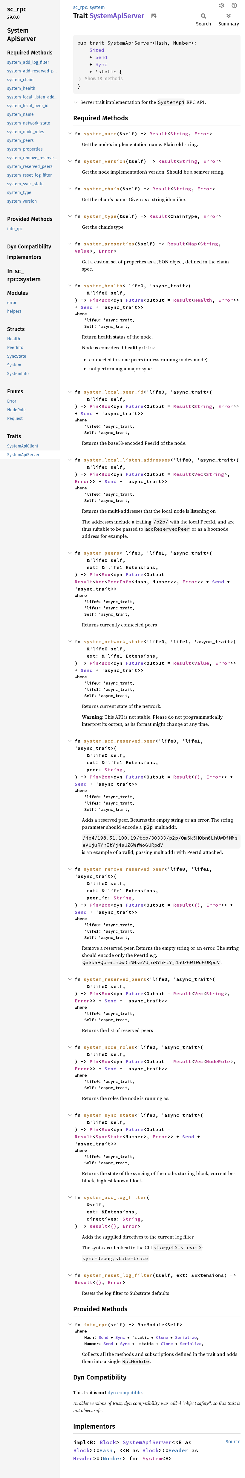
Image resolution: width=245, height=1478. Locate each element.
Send (101, 57)
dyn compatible (125, 1392)
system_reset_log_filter (118, 1275)
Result (158, 133)
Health (203, 300)
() (197, 777)
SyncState (109, 1136)
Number (112, 1458)
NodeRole (218, 1061)
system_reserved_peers (115, 979)
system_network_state (113, 641)
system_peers (102, 553)
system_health (103, 286)
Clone (162, 1337)
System (152, 1458)
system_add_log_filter (115, 1197)
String (179, 133)
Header (178, 1450)
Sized (96, 50)
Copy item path (154, 15)
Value (82, 251)
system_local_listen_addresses (127, 460)
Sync (101, 64)
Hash (106, 1450)
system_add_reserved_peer (119, 741)
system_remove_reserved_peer (124, 869)
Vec (198, 474)
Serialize (186, 1337)
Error (201, 133)
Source (233, 1441)
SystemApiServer (147, 1442)
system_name (100, 133)
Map (192, 244)
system (97, 7)
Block (107, 1442)
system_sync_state (109, 1115)
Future (134, 300)
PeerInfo (119, 582)
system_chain (102, 189)
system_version (104, 161)
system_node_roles (109, 1047)
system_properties (109, 244)
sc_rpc (80, 7)
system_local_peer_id (113, 392)
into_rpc (96, 1324)
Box (106, 300)
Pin (94, 300)
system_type (100, 216)
